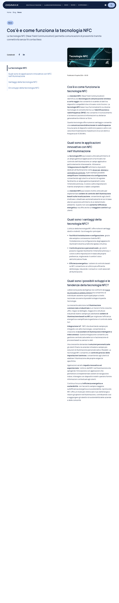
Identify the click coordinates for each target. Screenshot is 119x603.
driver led (96, 170)
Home (9, 12)
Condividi (11, 55)
